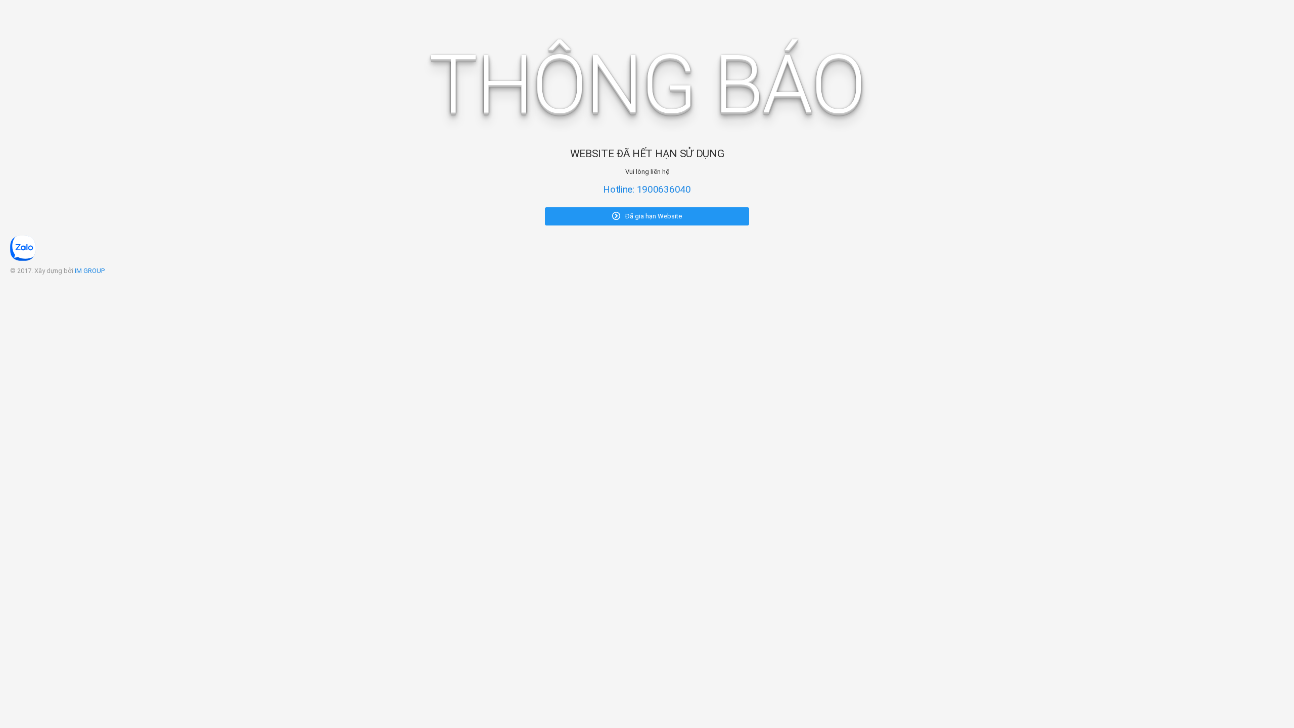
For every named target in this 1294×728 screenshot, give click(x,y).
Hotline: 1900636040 (647, 189)
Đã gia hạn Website (653, 216)
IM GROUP (90, 271)
